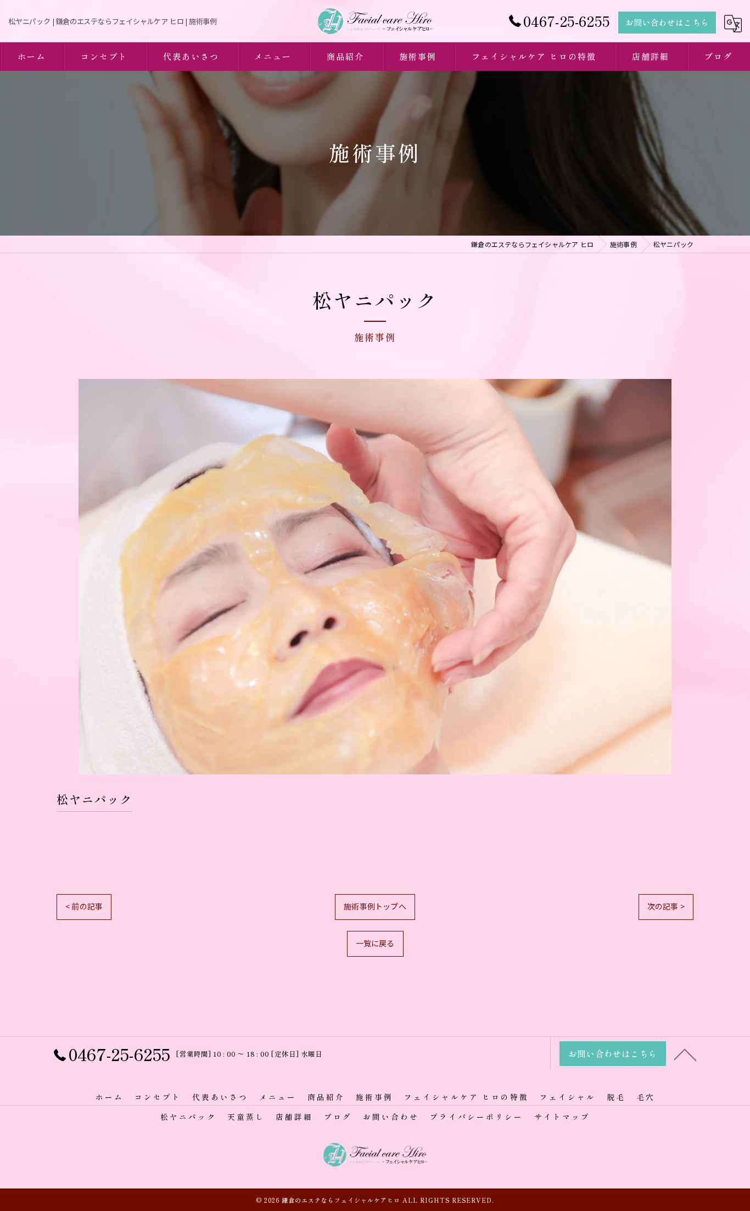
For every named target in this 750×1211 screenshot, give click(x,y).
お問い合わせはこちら (667, 22)
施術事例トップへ (375, 906)
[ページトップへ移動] (685, 1054)
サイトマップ (562, 1116)
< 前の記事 (84, 906)
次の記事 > (666, 906)
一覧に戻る (375, 942)
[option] (375, 576)
